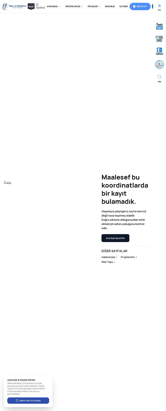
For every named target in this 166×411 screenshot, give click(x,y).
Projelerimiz (128, 257)
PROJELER (93, 6)
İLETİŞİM (123, 6)
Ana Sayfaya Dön (115, 238)
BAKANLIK (110, 6)
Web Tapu (107, 262)
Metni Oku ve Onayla (30, 400)
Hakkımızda (108, 257)
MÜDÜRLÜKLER (72, 6)
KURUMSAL (52, 6)
